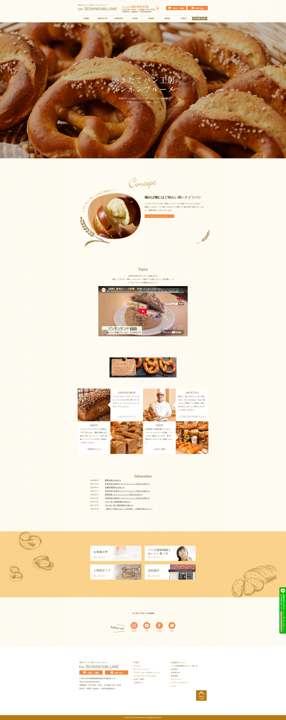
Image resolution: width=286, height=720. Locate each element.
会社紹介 (174, 669)
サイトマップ (176, 679)
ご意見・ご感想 (178, 8)
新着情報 (174, 676)
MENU (167, 18)
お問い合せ (199, 8)
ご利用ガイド (138, 683)
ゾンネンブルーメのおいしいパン (192, 416)
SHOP (135, 18)
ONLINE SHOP (199, 18)
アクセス (137, 666)
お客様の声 (175, 673)
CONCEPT (118, 18)
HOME (86, 18)
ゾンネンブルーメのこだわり (158, 216)
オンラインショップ (127, 416)
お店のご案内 (160, 449)
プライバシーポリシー (180, 683)
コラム (173, 686)
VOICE (183, 18)
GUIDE (151, 18)
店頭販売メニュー (95, 449)
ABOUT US (102, 18)
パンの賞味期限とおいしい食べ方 (184, 666)
